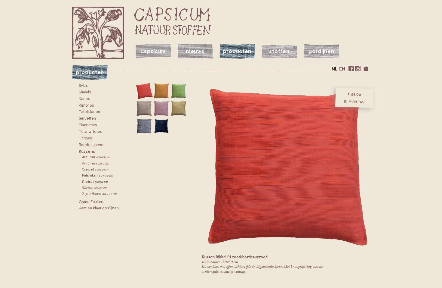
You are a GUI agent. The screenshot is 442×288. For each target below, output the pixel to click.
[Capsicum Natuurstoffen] (172, 21)
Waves (94, 188)
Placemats (88, 125)
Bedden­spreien (92, 145)
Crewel (95, 169)
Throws (85, 138)
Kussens (87, 151)
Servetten (87, 118)
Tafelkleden (89, 112)
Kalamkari (97, 175)
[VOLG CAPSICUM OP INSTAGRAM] (358, 68)
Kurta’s (84, 99)
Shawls (85, 92)
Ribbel (95, 182)
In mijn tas (354, 101)
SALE (83, 85)
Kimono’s (86, 105)
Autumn (95, 157)
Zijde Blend (99, 194)
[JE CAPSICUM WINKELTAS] (366, 68)
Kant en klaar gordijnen (99, 208)
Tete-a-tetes (90, 132)
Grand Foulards (92, 202)
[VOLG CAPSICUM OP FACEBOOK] (351, 68)
